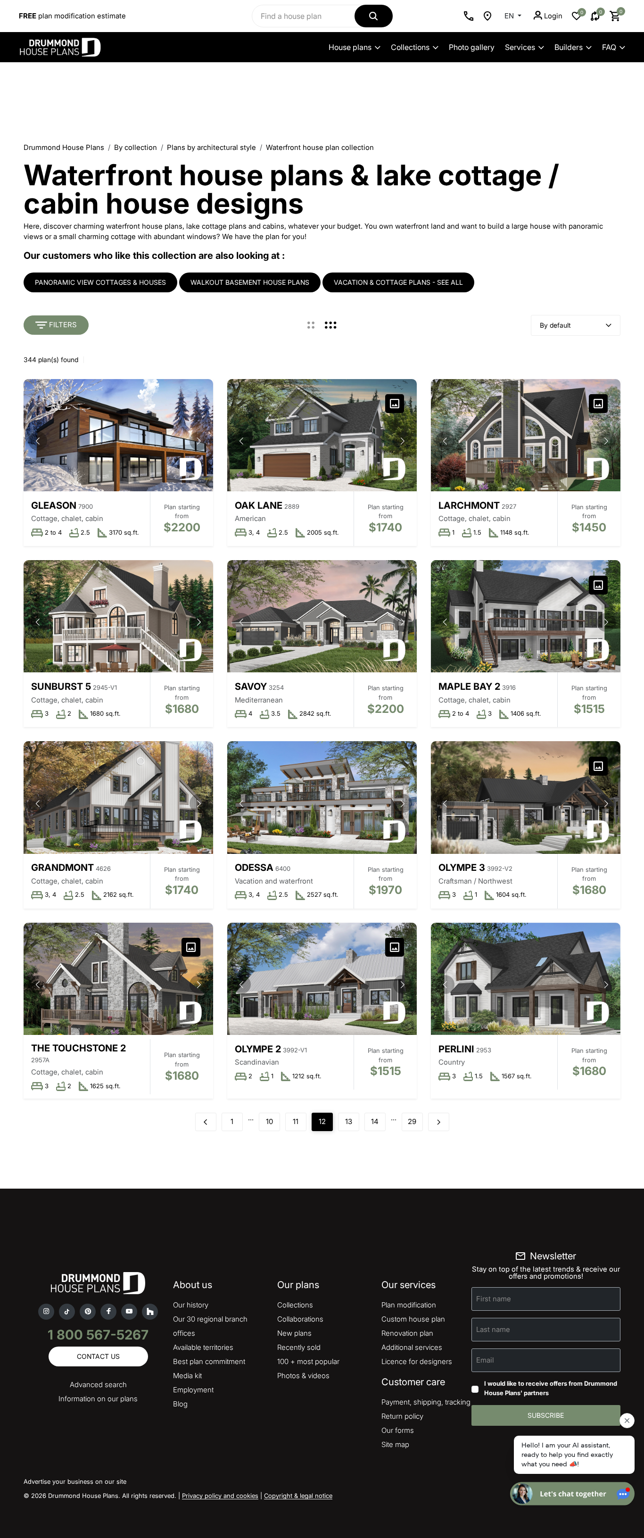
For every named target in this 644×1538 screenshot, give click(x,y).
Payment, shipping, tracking (426, 1401)
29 (412, 1121)
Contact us (98, 1356)
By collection (135, 147)
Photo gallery (472, 47)
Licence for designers (416, 1361)
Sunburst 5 (61, 686)
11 (295, 1121)
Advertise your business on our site (75, 1481)
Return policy (402, 1416)
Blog (180, 1403)
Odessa (254, 867)
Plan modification (408, 1304)
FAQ (609, 47)
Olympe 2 (258, 1049)
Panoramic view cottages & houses (100, 282)
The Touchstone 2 (78, 1048)
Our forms (397, 1430)
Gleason (53, 505)
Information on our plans (98, 1398)
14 (375, 1121)
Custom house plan (413, 1319)
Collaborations (300, 1319)
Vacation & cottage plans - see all (398, 282)
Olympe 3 (461, 867)
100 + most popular (308, 1361)
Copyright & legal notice (298, 1495)
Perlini (456, 1049)
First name (493, 1298)
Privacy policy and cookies (220, 1495)
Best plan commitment (209, 1361)
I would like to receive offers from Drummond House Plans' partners (550, 1388)
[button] (199, 440)
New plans (294, 1333)
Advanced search (98, 1384)
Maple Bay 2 (469, 686)
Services (520, 47)
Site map (395, 1444)
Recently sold (299, 1347)
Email (485, 1360)
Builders (568, 47)
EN (510, 15)
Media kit (187, 1375)
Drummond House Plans (64, 147)
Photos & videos (303, 1375)
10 (269, 1121)
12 (322, 1121)
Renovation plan (407, 1333)
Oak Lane (258, 505)
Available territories (203, 1347)
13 (348, 1121)
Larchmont (469, 505)
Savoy (251, 686)
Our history (190, 1304)
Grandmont (62, 867)
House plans (350, 47)
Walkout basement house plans (249, 282)
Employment (193, 1389)
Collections (410, 47)
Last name (493, 1329)
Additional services (411, 1347)
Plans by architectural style (211, 147)
